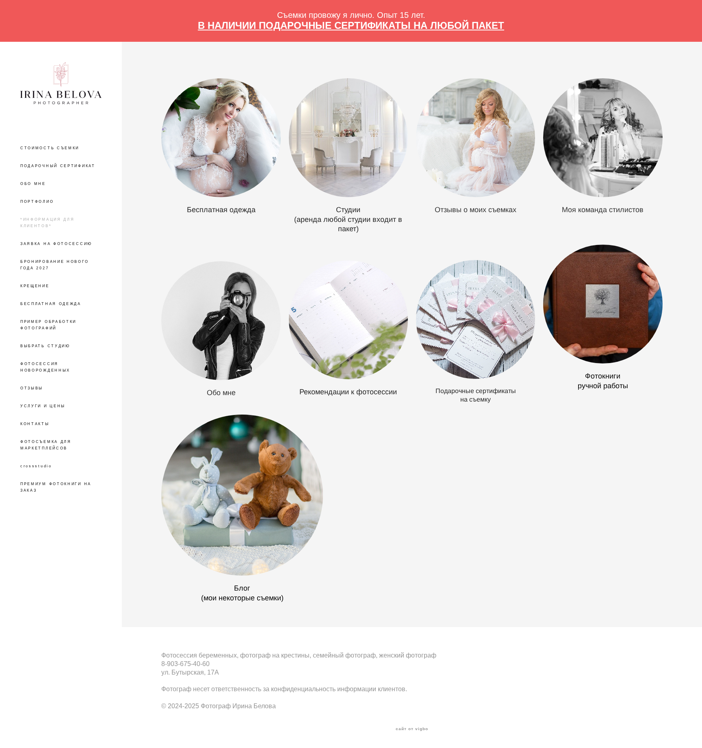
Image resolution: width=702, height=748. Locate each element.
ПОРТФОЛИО (37, 202)
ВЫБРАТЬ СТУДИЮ (45, 346)
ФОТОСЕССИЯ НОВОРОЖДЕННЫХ (45, 367)
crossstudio (36, 466)
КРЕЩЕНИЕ (35, 286)
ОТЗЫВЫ (31, 388)
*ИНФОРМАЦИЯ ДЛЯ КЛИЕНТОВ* (47, 222)
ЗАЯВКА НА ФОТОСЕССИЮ (56, 244)
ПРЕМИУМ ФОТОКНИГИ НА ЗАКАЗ (55, 487)
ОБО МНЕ (33, 184)
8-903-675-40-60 (185, 663)
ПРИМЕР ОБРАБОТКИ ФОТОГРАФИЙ (48, 325)
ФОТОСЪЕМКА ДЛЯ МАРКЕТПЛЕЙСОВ (46, 445)
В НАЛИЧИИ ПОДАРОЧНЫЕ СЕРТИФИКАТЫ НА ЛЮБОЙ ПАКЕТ (351, 25)
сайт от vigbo (412, 729)
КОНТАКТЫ (35, 424)
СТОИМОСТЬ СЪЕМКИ (49, 148)
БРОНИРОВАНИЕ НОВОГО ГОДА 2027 (54, 265)
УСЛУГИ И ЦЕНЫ (42, 406)
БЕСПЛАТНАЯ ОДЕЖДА (50, 304)
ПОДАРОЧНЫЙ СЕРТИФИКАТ (57, 166)
